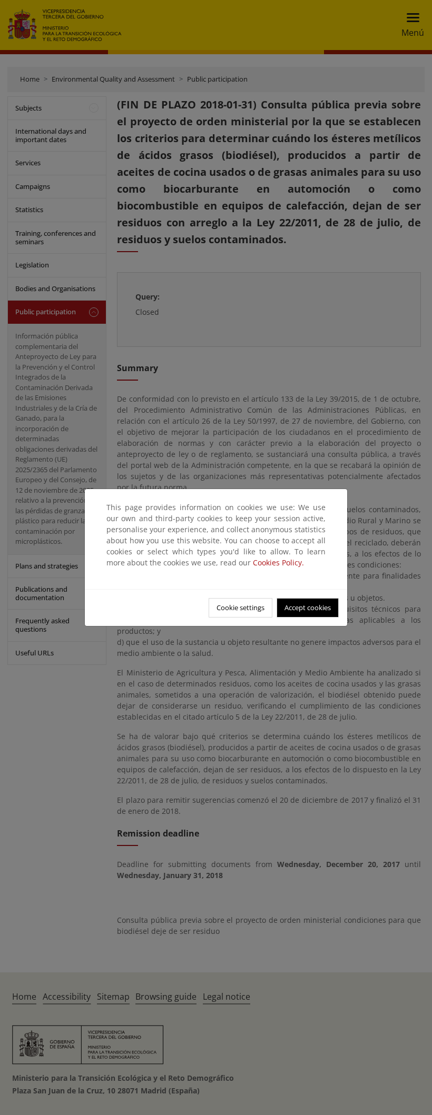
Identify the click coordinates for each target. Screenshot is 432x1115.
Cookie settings (240, 607)
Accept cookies (307, 607)
